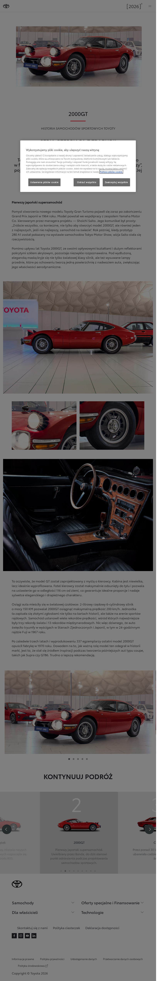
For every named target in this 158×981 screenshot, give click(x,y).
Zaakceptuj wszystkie (116, 182)
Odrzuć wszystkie (86, 182)
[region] (78, 166)
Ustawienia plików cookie (44, 182)
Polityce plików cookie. (111, 171)
